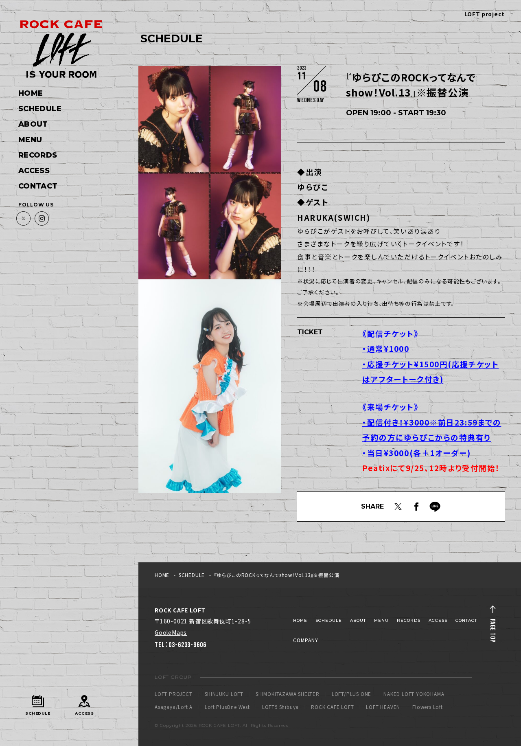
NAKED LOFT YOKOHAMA (413, 694)
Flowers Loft (427, 707)
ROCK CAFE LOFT (332, 707)
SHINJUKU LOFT (224, 694)
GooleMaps (171, 632)
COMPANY (305, 639)
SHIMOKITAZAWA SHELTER (288, 694)
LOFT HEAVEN (383, 707)
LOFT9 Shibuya (280, 707)
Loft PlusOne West (227, 707)
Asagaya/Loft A (174, 707)
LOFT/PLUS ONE (351, 694)
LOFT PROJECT (174, 694)
